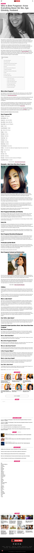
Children (5, 72)
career (13, 369)
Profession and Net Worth (7, 69)
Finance (2, 477)
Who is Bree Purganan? (7, 60)
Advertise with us (25, 546)
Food (1, 478)
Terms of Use (14, 546)
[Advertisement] (17, 409)
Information (3, 483)
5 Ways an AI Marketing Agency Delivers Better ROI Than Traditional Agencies (13, 453)
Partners (30, 546)
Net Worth (17, 369)
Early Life (5, 66)
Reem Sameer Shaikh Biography (20, 161)
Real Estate (2, 492)
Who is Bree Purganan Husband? (12, 81)
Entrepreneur (3, 476)
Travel (2, 496)
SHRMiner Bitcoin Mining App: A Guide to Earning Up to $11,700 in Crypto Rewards (14, 449)
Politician (2, 491)
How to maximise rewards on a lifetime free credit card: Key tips (20, 547)
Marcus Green (22, 105)
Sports (2, 494)
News (2, 490)
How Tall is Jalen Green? (8, 75)
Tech (1, 495)
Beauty (2, 467)
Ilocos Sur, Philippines (25, 51)
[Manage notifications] (2, 550)
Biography (2, 468)
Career (2, 470)
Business (2, 469)
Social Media (3, 493)
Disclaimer (19, 546)
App (1, 463)
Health (2, 481)
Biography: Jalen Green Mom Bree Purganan (10, 63)
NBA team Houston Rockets (12, 95)
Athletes (2, 465)
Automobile (2, 466)
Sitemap (3, 546)
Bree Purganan (9, 369)
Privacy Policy (8, 546)
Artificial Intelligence (4, 464)
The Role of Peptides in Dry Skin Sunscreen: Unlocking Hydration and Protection (13, 458)
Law (1, 484)
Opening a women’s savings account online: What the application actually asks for (13, 451)
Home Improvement (4, 482)
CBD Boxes (2, 471)
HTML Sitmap (6, 547)
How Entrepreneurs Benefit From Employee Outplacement (13, 425)
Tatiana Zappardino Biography (19, 284)
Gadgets (2, 479)
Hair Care (2, 480)
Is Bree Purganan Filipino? (11, 84)
